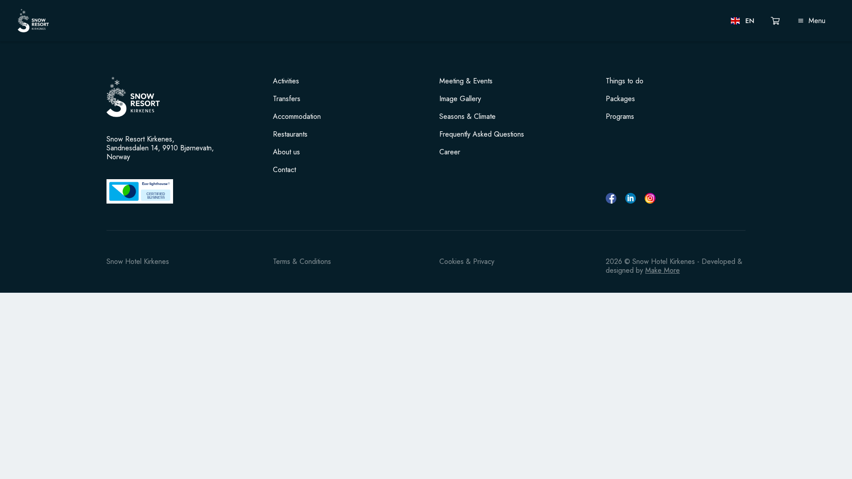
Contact (284, 169)
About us (286, 152)
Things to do (624, 81)
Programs (620, 116)
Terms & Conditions (302, 261)
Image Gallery (460, 98)
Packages (620, 98)
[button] (743, 21)
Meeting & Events (466, 81)
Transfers (286, 98)
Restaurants (290, 134)
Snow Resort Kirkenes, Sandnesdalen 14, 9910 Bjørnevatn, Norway (160, 148)
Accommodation (297, 116)
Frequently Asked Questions (481, 134)
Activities (286, 81)
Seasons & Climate (467, 116)
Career (449, 152)
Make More (662, 270)
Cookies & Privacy (466, 261)
